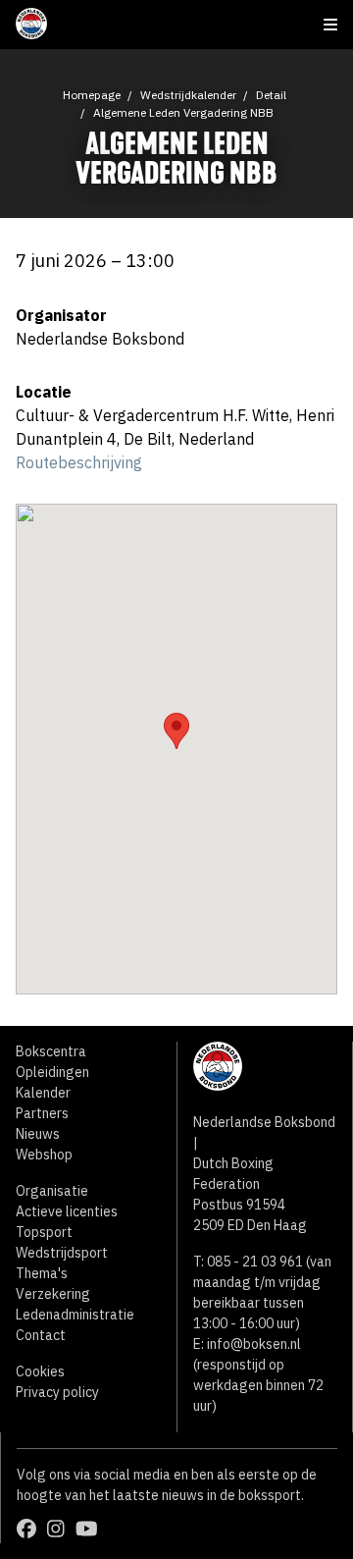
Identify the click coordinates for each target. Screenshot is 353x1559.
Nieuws (38, 1134)
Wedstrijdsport (62, 1253)
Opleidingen (52, 1072)
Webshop (44, 1154)
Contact (41, 1335)
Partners (42, 1113)
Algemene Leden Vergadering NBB (183, 112)
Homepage (92, 94)
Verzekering (53, 1294)
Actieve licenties (67, 1211)
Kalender (43, 1093)
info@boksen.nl (254, 1344)
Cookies (40, 1371)
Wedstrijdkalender (188, 94)
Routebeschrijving (79, 462)
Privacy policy (57, 1392)
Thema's (42, 1273)
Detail (271, 94)
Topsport (44, 1232)
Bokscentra (51, 1051)
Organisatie (52, 1191)
